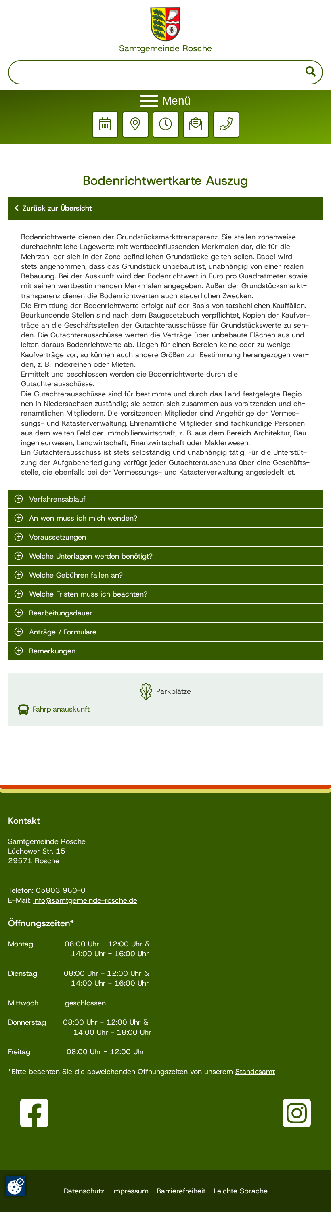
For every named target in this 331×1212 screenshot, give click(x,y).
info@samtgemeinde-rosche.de (85, 900)
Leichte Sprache (241, 1191)
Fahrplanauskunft (61, 709)
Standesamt (255, 1071)
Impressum (130, 1191)
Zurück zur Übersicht (57, 208)
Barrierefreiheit (181, 1191)
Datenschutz (84, 1191)
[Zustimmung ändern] (15, 1186)
